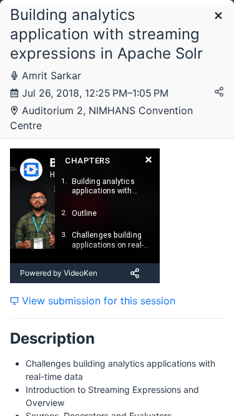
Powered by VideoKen (58, 273)
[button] (218, 16)
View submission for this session (97, 300)
